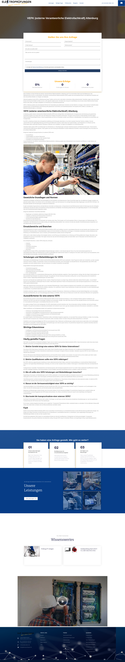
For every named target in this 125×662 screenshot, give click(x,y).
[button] (62, 601)
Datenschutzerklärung (37, 67)
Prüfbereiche (68, 3)
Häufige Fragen (59, 3)
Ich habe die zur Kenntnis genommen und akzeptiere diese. (45, 67)
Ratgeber (75, 3)
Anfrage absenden (62, 70)
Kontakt (82, 3)
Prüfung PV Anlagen (47, 549)
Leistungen (51, 3)
